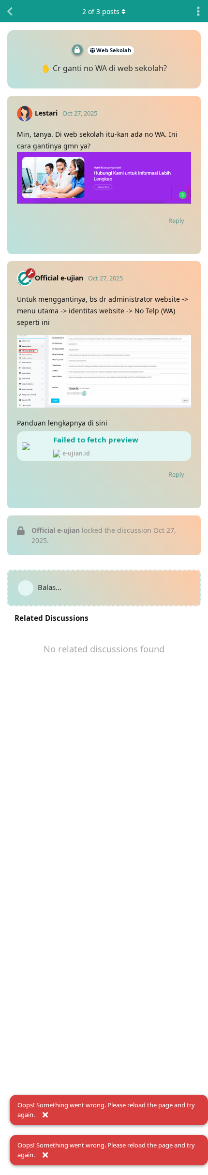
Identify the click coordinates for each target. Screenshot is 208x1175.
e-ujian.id (76, 453)
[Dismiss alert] (45, 1115)
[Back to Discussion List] (9, 11)
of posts (100, 11)
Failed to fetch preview (95, 439)
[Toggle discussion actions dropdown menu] (198, 11)
